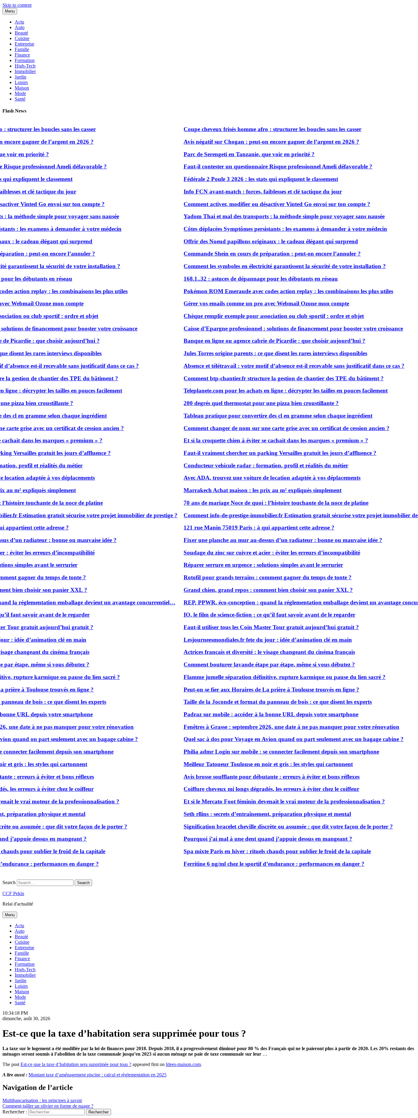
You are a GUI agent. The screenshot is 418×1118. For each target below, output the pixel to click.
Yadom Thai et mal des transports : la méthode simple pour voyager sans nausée (273, 216)
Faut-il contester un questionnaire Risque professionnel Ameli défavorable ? (267, 166)
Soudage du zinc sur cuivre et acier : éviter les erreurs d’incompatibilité (261, 552)
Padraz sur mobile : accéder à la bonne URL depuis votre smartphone (260, 714)
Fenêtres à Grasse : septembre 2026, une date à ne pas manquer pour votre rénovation (280, 727)
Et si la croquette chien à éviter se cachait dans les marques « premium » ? (265, 440)
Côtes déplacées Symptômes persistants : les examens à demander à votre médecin (274, 229)
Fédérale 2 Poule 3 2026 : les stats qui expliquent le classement (250, 179)
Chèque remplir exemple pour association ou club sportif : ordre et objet (263, 316)
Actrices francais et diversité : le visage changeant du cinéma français (258, 652)
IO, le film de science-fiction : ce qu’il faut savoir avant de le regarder (258, 614)
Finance (22, 54)
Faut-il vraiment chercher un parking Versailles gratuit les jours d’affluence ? (269, 453)
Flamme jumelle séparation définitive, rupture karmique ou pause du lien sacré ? (274, 677)
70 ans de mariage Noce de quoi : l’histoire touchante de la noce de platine (265, 503)
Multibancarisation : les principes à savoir (42, 1100)
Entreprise (24, 43)
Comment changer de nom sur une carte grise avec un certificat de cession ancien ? (276, 428)
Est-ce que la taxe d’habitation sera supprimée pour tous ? (76, 1064)
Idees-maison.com (183, 1064)
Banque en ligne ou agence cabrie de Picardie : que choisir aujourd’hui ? (263, 341)
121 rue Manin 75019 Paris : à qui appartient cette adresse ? (248, 527)
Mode (20, 93)
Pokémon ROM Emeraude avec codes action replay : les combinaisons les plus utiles (277, 291)
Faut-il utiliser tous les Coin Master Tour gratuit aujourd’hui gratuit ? (260, 627)
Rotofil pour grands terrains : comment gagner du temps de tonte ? (257, 577)
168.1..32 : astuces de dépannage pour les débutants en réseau (250, 278)
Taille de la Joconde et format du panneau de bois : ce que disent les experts (267, 702)
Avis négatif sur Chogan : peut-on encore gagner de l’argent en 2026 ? (260, 141)
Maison (22, 87)
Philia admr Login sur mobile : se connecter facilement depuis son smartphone (270, 751)
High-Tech (25, 65)
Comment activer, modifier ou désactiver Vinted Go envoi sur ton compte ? (266, 204)
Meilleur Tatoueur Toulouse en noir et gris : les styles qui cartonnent (257, 764)
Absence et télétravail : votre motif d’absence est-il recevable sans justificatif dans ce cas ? (283, 366)
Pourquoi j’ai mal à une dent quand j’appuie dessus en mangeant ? (257, 839)
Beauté (21, 32)
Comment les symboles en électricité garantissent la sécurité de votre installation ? (274, 266)
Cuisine (22, 38)
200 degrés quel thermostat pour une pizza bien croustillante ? (250, 403)
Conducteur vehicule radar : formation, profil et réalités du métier (255, 465)
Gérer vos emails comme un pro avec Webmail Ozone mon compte (255, 303)
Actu (19, 21)
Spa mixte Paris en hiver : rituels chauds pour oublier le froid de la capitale (266, 851)
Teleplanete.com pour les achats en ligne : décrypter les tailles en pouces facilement (275, 390)
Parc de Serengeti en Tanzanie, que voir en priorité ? (238, 154)
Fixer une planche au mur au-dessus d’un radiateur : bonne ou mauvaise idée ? (272, 540)
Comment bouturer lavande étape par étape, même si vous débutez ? (258, 664)
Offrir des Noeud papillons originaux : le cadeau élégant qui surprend (260, 241)
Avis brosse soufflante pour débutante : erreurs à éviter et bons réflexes (261, 776)
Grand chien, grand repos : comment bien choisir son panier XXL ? (257, 590)
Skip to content (17, 5)
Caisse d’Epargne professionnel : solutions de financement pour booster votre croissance (282, 328)
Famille (22, 49)
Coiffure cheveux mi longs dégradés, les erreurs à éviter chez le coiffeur (260, 789)
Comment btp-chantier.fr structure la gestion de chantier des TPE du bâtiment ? (273, 378)
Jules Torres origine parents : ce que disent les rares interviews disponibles (264, 353)
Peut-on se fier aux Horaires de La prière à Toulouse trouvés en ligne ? (260, 689)
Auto (19, 27)
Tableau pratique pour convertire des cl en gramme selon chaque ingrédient (267, 415)
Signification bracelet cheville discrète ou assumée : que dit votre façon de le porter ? (277, 826)
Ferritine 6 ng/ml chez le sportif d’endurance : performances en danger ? (263, 864)
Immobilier (25, 71)
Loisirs (21, 82)
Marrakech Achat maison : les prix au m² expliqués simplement (251, 490)
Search (9, 882)
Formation (25, 60)
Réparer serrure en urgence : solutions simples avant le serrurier (252, 565)
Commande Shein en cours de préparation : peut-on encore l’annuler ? (261, 253)
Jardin (20, 76)
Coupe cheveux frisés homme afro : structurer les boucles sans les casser (261, 129)
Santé (20, 98)
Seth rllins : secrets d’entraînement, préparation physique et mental (256, 814)
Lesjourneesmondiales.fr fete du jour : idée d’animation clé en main (257, 639)
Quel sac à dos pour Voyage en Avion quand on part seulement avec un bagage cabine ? (283, 739)
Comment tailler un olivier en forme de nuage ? (47, 1106)
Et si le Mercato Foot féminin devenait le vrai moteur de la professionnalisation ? (273, 801)
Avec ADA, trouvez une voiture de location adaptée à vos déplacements (261, 477)
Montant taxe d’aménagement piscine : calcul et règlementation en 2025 (97, 1074)
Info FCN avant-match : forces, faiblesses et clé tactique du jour (252, 191)
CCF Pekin (13, 893)
